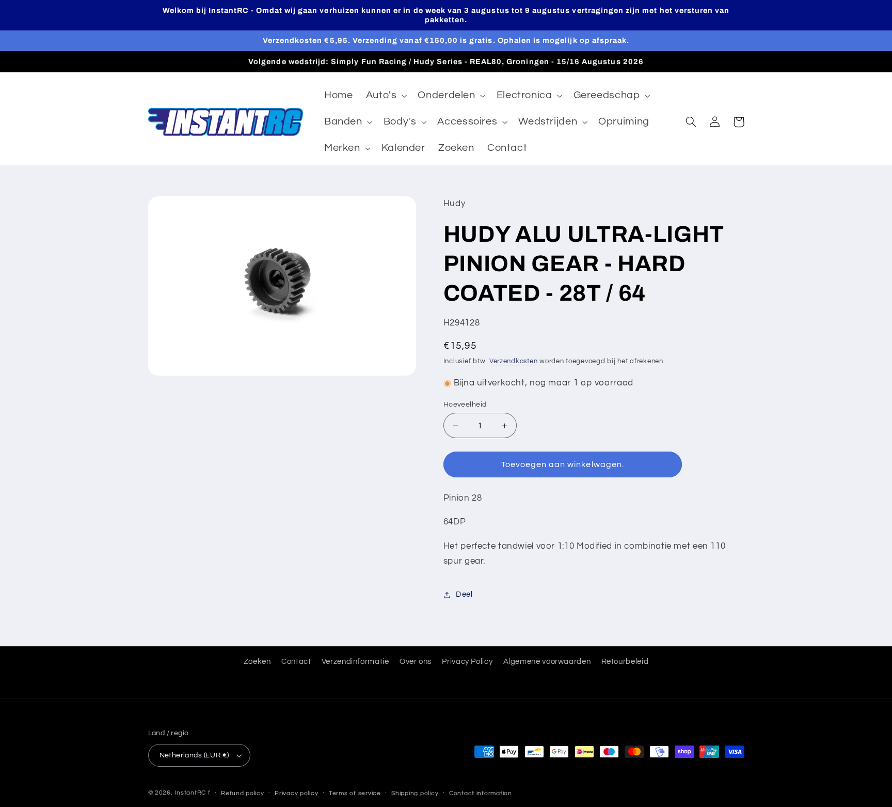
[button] (385, 96)
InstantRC (190, 793)
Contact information (480, 793)
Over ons (416, 661)
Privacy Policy (467, 661)
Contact (296, 661)
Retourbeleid (625, 661)
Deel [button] (464, 595)
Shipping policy (414, 793)
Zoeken (257, 661)
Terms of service (355, 793)
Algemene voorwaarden (547, 661)
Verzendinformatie (355, 661)
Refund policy (242, 793)
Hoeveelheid (465, 404)
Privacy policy (296, 793)
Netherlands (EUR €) (194, 755)
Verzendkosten (513, 362)
